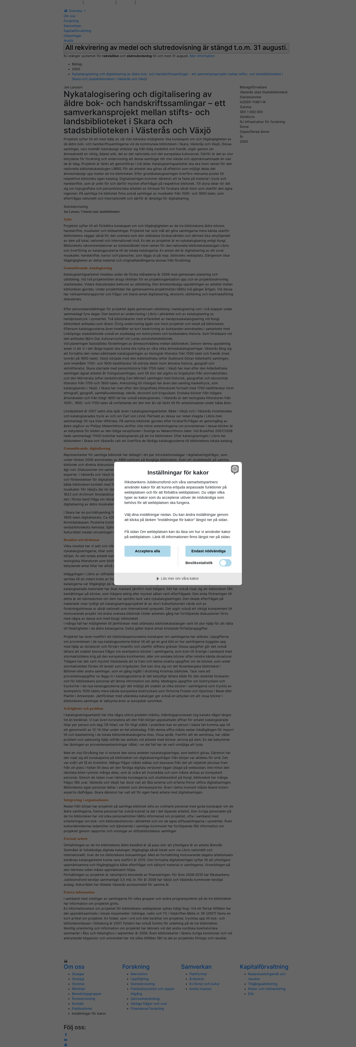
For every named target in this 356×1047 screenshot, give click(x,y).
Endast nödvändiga (208, 551)
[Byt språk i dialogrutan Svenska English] (234, 469)
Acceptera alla (147, 551)
